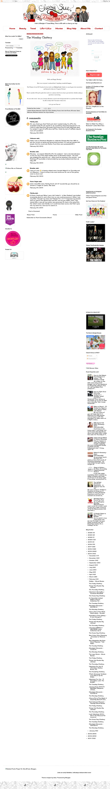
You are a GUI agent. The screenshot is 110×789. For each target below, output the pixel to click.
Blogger (67, 777)
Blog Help (71, 28)
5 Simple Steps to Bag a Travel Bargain (100, 515)
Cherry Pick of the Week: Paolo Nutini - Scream (97, 612)
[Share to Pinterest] (50, 108)
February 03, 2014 (36, 133)
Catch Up (45, 110)
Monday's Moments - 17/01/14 (96, 648)
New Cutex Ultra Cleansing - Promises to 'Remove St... (98, 637)
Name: (93, 50)
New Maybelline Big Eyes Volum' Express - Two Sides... (97, 642)
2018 (90, 544)
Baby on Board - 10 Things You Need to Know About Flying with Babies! (100, 409)
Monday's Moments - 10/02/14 (96, 692)
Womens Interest (38, 112)
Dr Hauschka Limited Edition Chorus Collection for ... (96, 599)
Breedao (32, 151)
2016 (90, 549)
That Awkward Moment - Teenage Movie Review (97, 702)
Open (78, 110)
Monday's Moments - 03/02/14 (96, 724)
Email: (93, 53)
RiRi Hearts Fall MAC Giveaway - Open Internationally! (99, 425)
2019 (90, 542)
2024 (90, 535)
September (93, 562)
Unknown (33, 138)
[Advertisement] (12, 134)
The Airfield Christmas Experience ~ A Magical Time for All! (99, 485)
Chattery (53, 110)
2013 (90, 733)
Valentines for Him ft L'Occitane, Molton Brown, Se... (96, 668)
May (91, 572)
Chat (49, 110)
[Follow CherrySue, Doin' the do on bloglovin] (90, 364)
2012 (90, 736)
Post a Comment (34, 211)
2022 (90, 537)
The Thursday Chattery (96, 589)
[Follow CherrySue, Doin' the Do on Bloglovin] (11, 160)
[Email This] (44, 108)
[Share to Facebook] (48, 108)
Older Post (78, 214)
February (92, 579)
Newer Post (30, 214)
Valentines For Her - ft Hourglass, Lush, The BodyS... (96, 680)
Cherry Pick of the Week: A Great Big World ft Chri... (98, 698)
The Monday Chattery (96, 609)
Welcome (29, 112)
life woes (73, 110)
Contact (99, 28)
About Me (86, 28)
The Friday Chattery (95, 583)
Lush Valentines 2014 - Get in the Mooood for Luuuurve (97, 715)
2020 (90, 539)
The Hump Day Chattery (97, 595)
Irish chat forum (65, 110)
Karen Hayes (34, 181)
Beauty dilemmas (36, 110)
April (91, 574)
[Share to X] (47, 108)
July (90, 567)
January (92, 731)
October (92, 560)
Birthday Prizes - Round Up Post (99, 499)
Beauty (22, 28)
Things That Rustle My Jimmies (96, 586)
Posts (90, 356)
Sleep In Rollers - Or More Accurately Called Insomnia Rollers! (100, 470)
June (91, 570)
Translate (19, 47)
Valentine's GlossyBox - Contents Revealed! (97, 592)
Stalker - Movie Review (96, 581)
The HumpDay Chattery (96, 671)
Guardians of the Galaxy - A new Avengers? (97, 616)
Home (12, 28)
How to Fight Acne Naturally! (100, 392)
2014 (90, 553)
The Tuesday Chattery (96, 603)
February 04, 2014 (36, 187)
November (92, 558)
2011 (90, 738)
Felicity (32, 121)
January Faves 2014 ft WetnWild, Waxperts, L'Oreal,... (96, 688)
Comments (92, 358)
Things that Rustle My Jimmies (96, 622)
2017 (90, 546)
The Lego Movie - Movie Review (97, 654)
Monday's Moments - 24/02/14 (96, 606)
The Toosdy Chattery (96, 646)
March (91, 577)
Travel (33, 28)
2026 (90, 532)
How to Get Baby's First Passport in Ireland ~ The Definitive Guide (100, 377)
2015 (90, 551)
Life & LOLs (45, 28)
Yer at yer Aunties (48, 112)
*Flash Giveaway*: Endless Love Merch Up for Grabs (97, 675)
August (91, 565)
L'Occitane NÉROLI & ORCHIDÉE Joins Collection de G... (95, 629)
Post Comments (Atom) (44, 217)
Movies (59, 28)
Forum (59, 110)
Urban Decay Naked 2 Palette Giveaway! (100, 438)
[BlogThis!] (46, 108)
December (92, 555)
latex (55, 777)
